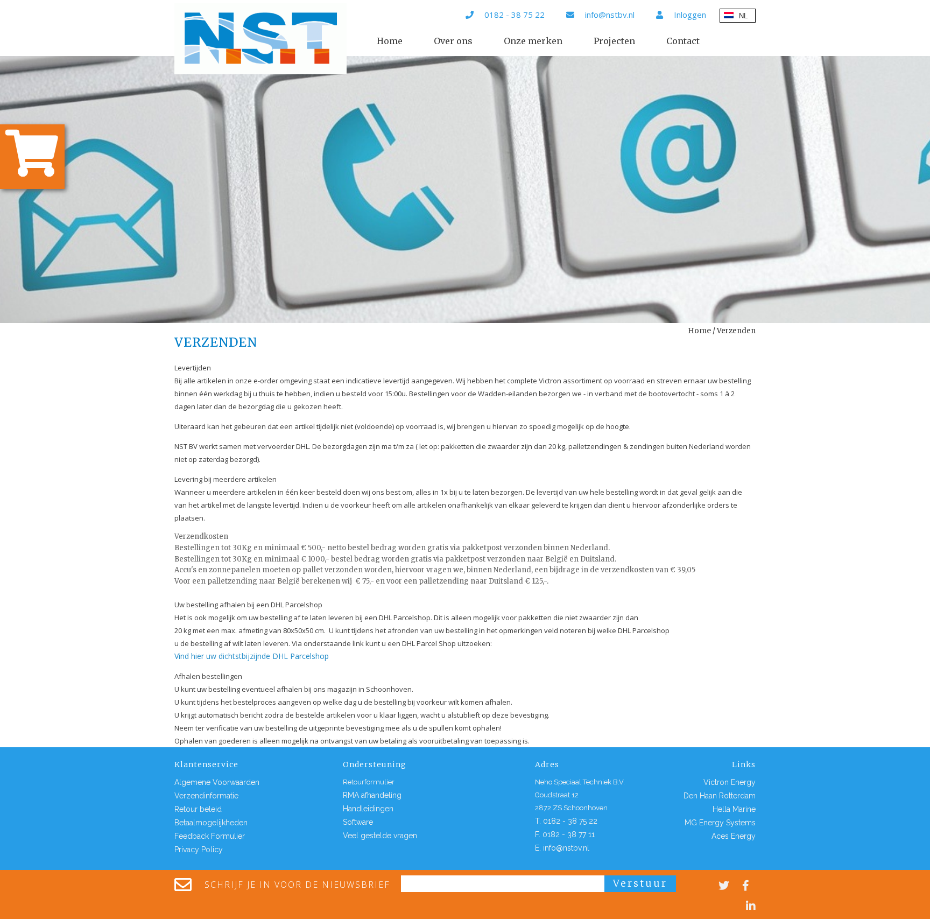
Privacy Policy (198, 849)
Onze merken (533, 41)
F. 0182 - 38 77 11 (565, 834)
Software (358, 822)
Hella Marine (734, 809)
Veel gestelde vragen (380, 835)
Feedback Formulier (209, 836)
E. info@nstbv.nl (562, 848)
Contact (683, 41)
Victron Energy (729, 782)
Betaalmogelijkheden (211, 822)
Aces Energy (733, 836)
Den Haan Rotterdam (720, 795)
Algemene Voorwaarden (216, 782)
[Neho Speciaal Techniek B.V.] (260, 38)
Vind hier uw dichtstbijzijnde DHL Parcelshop (251, 656)
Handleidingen (368, 808)
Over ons (453, 41)
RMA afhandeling (372, 795)
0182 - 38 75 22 (514, 14)
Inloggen (690, 14)
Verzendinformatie (206, 795)
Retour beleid (198, 809)
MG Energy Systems (720, 822)
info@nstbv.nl (610, 14)
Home (390, 41)
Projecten (614, 41)
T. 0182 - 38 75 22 (566, 821)
